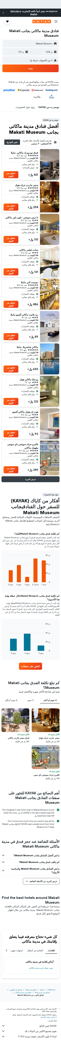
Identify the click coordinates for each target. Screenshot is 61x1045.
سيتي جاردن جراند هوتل (26, 185)
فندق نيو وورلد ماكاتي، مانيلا (24, 152)
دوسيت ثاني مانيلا (29, 282)
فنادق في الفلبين (16, 990)
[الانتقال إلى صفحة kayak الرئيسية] (41, 21)
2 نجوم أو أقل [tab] (11, 700)
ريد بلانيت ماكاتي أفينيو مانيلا (24, 314)
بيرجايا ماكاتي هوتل (29, 379)
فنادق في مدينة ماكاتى (23, 992)
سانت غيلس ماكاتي (28, 249)
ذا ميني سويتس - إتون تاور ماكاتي (21, 217)
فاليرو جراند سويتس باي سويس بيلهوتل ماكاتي (22, 446)
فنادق (42, 990)
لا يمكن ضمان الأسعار (49, 1017)
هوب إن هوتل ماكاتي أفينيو (25, 411)
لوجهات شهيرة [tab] (16, 950)
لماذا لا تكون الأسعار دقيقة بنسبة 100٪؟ (37, 1036)
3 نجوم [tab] (30, 700)
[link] (30, 666)
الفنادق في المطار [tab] (35, 950)
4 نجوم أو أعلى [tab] (50, 700)
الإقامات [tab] (51, 950)
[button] (3, 12)
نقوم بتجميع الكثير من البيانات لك (41, 1031)
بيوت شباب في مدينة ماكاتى (41, 968)
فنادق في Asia (31, 990)
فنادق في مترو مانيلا (42, 992)
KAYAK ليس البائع (48, 1025)
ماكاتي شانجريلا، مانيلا (27, 347)
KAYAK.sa (51, 990)
